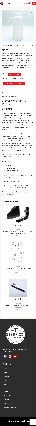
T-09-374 (9, 187)
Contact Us (9, 194)
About (6, 380)
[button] (31, 12)
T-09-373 (9, 185)
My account (7, 395)
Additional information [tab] (9, 96)
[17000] (14, 74)
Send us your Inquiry (14, 83)
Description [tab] (6, 93)
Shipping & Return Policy (11, 407)
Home (5, 368)
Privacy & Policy (8, 403)
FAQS (5, 411)
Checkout (7, 376)
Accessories (20, 78)
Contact (6, 399)
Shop (5, 372)
